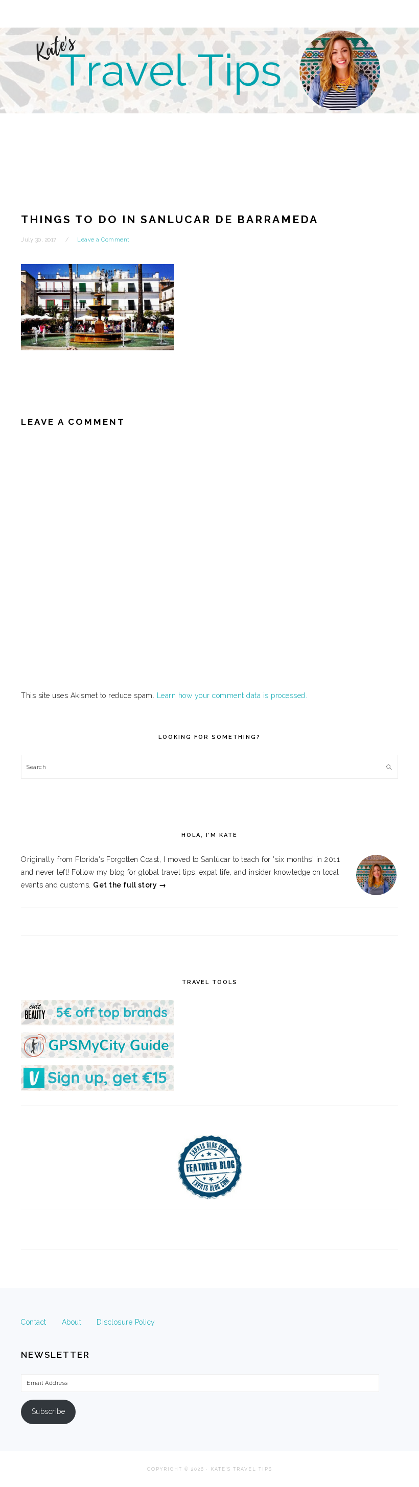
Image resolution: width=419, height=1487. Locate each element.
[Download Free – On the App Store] (97, 1055)
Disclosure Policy (126, 1322)
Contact (33, 1322)
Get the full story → (129, 885)
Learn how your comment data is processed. (232, 695)
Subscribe (48, 1411)
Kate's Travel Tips (209, 89)
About (72, 1322)
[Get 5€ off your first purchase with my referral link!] (97, 1023)
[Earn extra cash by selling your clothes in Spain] (97, 1088)
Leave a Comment (103, 239)
